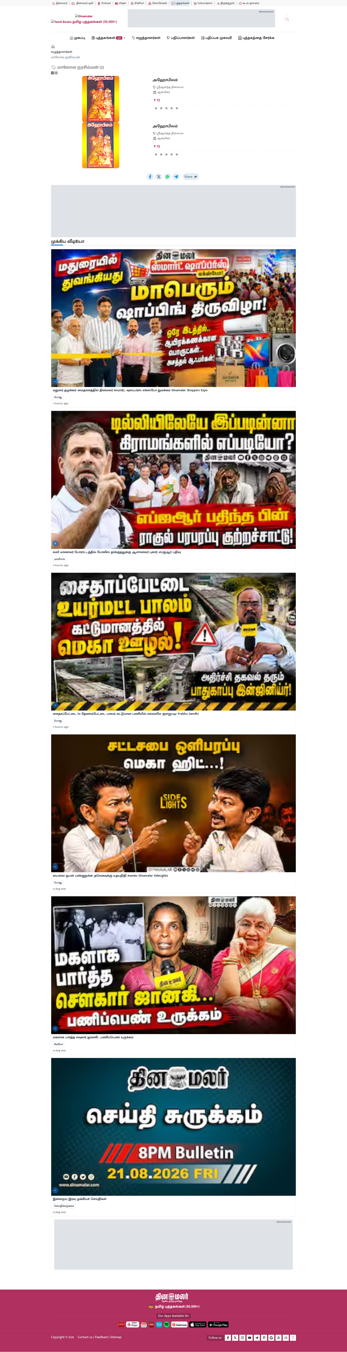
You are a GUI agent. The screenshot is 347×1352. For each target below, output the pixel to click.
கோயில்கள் (159, 3)
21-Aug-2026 (59, 888)
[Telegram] (257, 1338)
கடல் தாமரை (250, 3)
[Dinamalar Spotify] (166, 1324)
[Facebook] (228, 1338)
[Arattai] (286, 1338)
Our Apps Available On (173, 1316)
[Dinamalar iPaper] (132, 1324)
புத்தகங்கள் (182, 3)
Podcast (106, 3)
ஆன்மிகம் (163, 92)
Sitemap (115, 1337)
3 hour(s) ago (61, 565)
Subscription (204, 3)
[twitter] (235, 1338)
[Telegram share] (176, 176)
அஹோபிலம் (165, 80)
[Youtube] (250, 1338)
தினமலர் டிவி (84, 3)
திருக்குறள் (227, 3)
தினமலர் (61, 3)
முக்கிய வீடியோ (67, 242)
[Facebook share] (150, 176)
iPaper (122, 3)
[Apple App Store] (197, 1324)
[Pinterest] (264, 1338)
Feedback (101, 1337)
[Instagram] (242, 1338)
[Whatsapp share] (167, 176)
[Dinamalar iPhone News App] (151, 1324)
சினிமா (139, 3)
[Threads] (279, 1338)
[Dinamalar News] (173, 318)
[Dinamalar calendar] (144, 1324)
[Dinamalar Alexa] (159, 1324)
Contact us (85, 1337)
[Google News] (271, 1338)
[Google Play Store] (218, 1324)
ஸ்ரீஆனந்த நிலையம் (170, 87)
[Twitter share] (158, 176)
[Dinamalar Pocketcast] (179, 1324)
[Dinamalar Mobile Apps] (293, 1338)
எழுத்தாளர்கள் (61, 52)
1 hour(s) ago (60, 403)
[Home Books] (53, 46)
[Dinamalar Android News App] (121, 1324)
